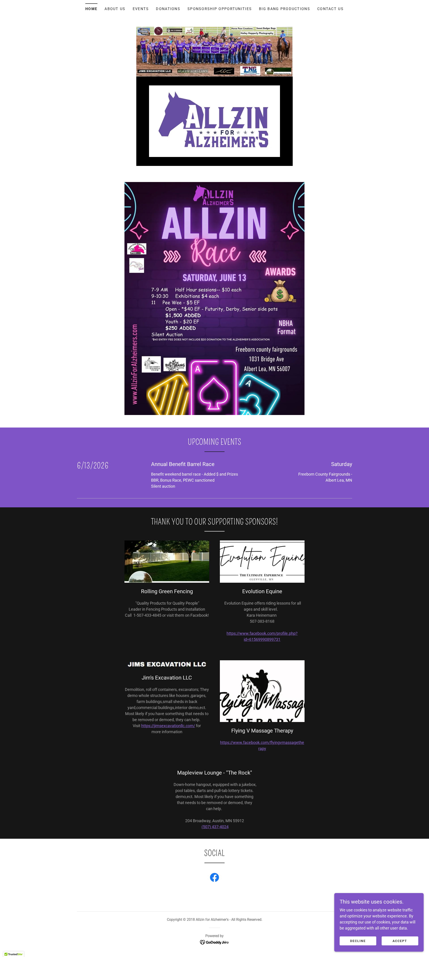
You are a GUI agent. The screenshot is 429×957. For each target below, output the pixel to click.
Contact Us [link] (330, 9)
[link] (214, 121)
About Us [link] (115, 9)
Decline (358, 941)
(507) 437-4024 (215, 826)
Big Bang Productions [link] (284, 9)
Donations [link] (168, 9)
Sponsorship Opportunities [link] (219, 9)
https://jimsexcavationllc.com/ (168, 725)
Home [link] (91, 9)
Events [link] (141, 9)
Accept (400, 941)
